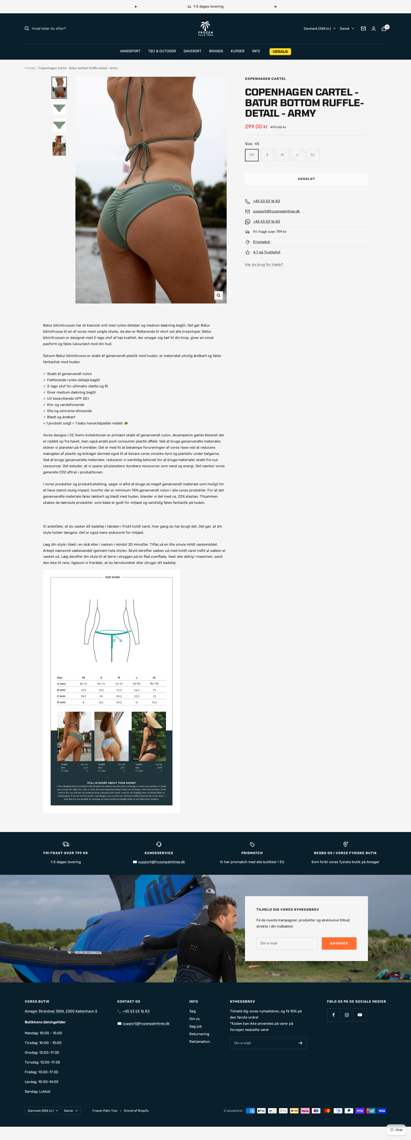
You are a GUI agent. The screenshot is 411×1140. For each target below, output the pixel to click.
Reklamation (199, 1041)
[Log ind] (374, 29)
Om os (194, 1019)
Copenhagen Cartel (265, 79)
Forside (30, 68)
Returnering (199, 1034)
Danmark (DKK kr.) (317, 28)
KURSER (238, 51)
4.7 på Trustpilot (266, 252)
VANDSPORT (130, 51)
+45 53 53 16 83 (266, 201)
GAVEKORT (192, 51)
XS (252, 155)
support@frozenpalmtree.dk (276, 211)
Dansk (344, 28)
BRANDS (216, 51)
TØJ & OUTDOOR (162, 51)
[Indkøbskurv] (384, 28)
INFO (256, 51)
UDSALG (280, 51)
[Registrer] (300, 1043)
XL (313, 155)
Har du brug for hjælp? (264, 264)
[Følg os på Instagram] (346, 1014)
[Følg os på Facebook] (333, 1014)
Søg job (195, 1026)
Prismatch (261, 242)
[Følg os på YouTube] (359, 1014)
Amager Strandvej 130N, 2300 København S (61, 1011)
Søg (192, 1011)
